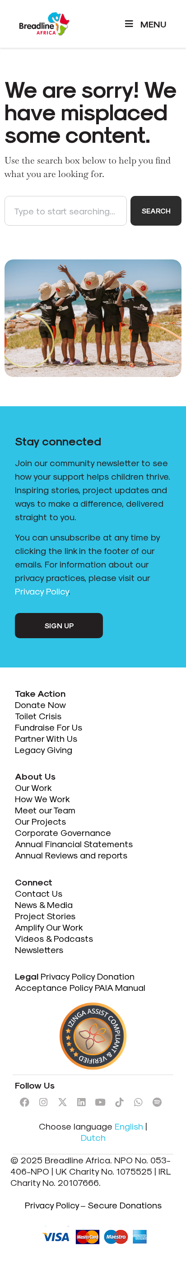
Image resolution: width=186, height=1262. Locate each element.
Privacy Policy (42, 591)
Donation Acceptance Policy (75, 982)
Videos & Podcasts (54, 938)
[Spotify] (157, 1102)
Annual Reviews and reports (71, 854)
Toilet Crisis (38, 715)
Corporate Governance (63, 832)
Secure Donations (125, 1204)
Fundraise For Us (49, 727)
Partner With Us (46, 738)
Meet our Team (45, 809)
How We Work (42, 798)
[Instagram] (43, 1102)
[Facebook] (24, 1102)
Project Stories (45, 915)
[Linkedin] (81, 1102)
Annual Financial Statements (74, 843)
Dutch (93, 1137)
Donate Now (41, 704)
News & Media (44, 904)
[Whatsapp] (138, 1102)
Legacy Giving (43, 749)
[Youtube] (100, 1102)
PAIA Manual (120, 987)
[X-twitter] (62, 1102)
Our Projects (40, 821)
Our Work (34, 787)
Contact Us (38, 893)
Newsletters (39, 949)
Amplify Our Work (49, 927)
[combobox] (66, 211)
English (129, 1126)
